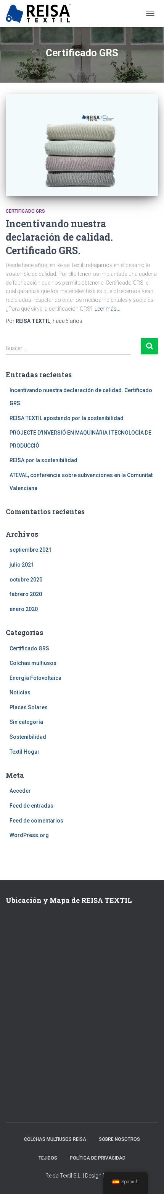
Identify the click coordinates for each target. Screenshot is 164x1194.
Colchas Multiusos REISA (55, 1139)
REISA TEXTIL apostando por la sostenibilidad (67, 418)
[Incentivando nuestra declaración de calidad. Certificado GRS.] (82, 145)
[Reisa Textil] (41, 13)
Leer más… (107, 309)
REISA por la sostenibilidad (43, 460)
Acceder (20, 791)
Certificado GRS (25, 211)
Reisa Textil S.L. (63, 1176)
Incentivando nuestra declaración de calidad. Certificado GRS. (59, 237)
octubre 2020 (26, 580)
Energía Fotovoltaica (35, 678)
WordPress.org (29, 835)
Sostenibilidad (28, 737)
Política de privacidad (97, 1158)
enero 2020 (24, 609)
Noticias (20, 692)
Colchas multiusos (33, 663)
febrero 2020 (26, 594)
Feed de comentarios (36, 821)
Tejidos (48, 1158)
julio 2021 (22, 565)
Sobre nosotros (119, 1139)
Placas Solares (29, 707)
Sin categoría (26, 722)
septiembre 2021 (30, 550)
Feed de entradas (31, 806)
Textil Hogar (25, 752)
